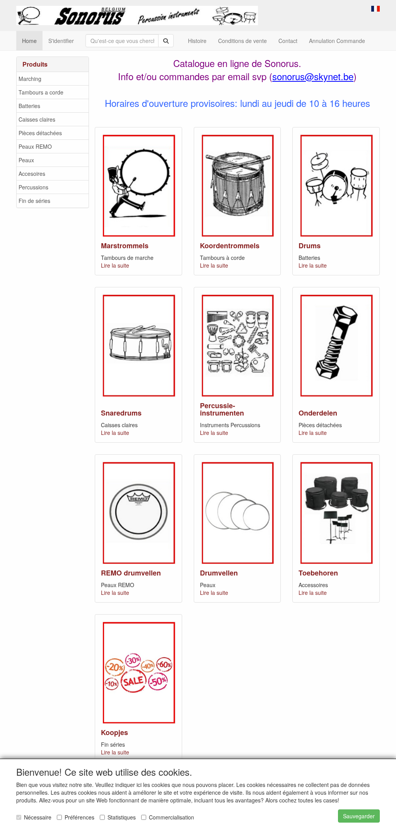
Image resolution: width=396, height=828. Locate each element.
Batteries (29, 106)
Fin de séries (34, 200)
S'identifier (61, 41)
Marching (30, 78)
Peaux (26, 160)
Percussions (33, 187)
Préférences (79, 817)
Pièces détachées (40, 133)
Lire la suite (115, 265)
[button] (375, 7)
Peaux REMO (35, 146)
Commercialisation (171, 817)
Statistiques (122, 817)
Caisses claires (37, 119)
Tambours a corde (41, 92)
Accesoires (32, 173)
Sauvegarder (359, 816)
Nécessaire (37, 817)
